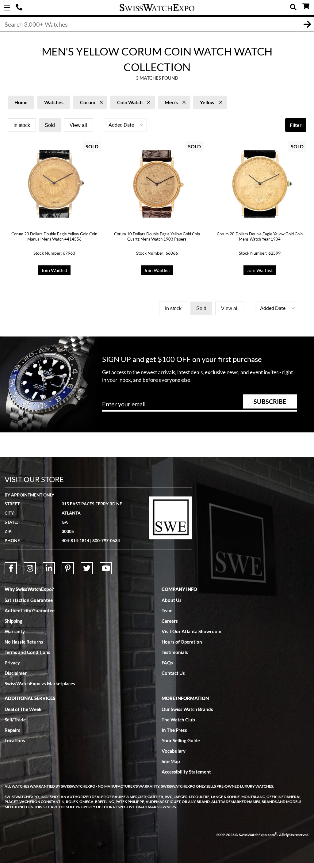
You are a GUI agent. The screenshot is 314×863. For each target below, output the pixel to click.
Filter (296, 125)
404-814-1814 (20, 7)
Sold (50, 125)
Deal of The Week (23, 709)
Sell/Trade (15, 719)
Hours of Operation (182, 641)
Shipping (13, 621)
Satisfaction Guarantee (29, 600)
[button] (125, 125)
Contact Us (173, 673)
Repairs (12, 730)
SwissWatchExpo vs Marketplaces (40, 683)
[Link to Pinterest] (68, 568)
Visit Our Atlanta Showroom (191, 631)
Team (167, 610)
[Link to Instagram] (30, 568)
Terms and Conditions (27, 652)
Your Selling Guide (181, 740)
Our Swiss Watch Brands (187, 709)
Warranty (15, 631)
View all (78, 125)
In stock (21, 125)
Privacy (12, 662)
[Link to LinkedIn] (49, 568)
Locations (15, 740)
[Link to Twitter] (87, 568)
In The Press (174, 730)
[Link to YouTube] (106, 568)
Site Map (171, 761)
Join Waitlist (54, 270)
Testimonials (175, 652)
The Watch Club (178, 719)
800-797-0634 (106, 540)
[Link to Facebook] (11, 568)
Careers (170, 621)
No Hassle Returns (24, 641)
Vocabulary (174, 751)
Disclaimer (16, 673)
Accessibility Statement (186, 771)
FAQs (167, 662)
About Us (172, 600)
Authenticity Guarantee (30, 610)
